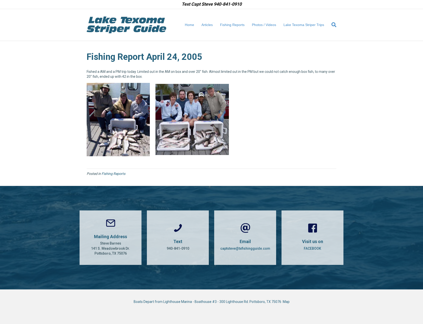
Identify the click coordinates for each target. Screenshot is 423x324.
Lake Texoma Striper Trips (303, 25)
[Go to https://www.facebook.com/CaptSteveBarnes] (312, 237)
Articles (207, 25)
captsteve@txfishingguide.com (245, 248)
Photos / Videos (264, 25)
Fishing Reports (232, 25)
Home (189, 25)
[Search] (332, 24)
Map (286, 302)
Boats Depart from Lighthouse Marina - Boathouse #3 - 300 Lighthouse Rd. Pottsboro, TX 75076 (208, 302)
